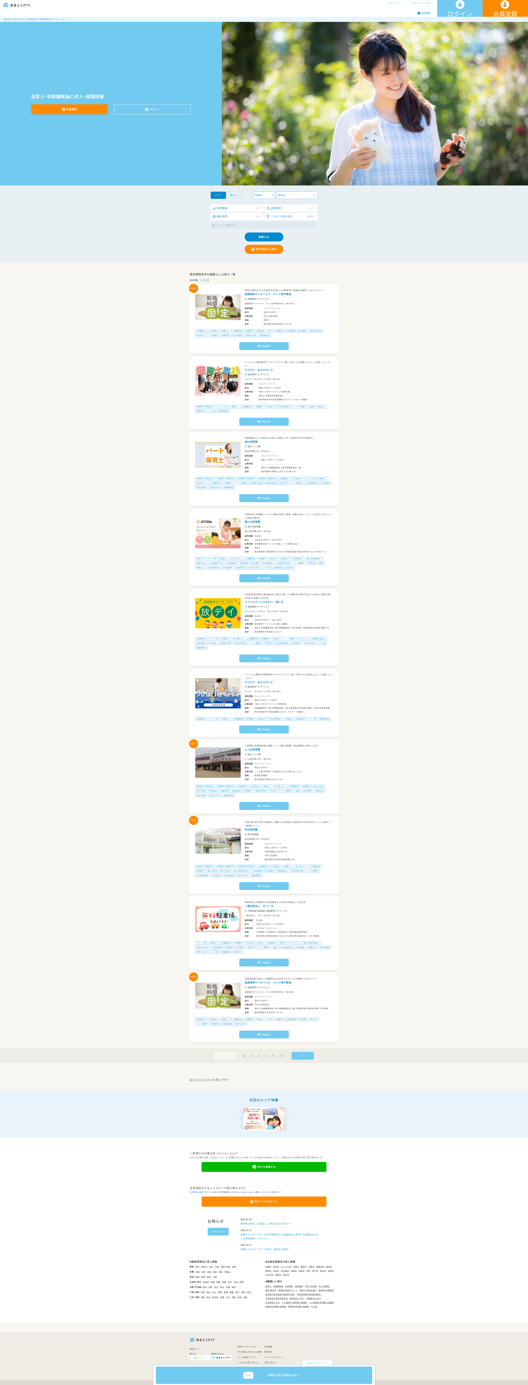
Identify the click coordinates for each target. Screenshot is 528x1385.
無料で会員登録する (266, 1201)
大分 (228, 1297)
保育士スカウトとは (397, 3)
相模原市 (320, 1267)
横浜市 (304, 1267)
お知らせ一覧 (218, 1231)
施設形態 (239, 216)
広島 (203, 1292)
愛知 (198, 1277)
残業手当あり (202, 563)
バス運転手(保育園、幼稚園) (294, 1302)
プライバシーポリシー (274, 1357)
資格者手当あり (218, 563)
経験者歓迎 (264, 335)
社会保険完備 (311, 483)
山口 (214, 1292)
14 (282, 1055)
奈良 (221, 1272)
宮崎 (234, 1297)
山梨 (228, 1287)
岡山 (209, 1292)
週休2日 (290, 568)
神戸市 (315, 1271)
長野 (211, 1287)
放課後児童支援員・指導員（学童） (280, 1294)
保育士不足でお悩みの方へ (283, 1375)
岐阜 (209, 1277)
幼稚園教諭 (278, 1286)
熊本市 (286, 1275)
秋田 (242, 1282)
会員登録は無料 (197, 1192)
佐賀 (239, 1297)
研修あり (321, 407)
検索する (264, 237)
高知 (249, 1292)
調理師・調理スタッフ (288, 1290)
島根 (220, 1292)
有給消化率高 (316, 331)
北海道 (206, 1282)
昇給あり (270, 407)
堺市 (308, 1271)
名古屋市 (285, 1271)
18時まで (283, 943)
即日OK (199, 335)
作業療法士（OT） (313, 1298)
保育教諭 (289, 1286)
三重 (215, 1277)
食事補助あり (268, 563)
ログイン (154, 109)
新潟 (205, 1287)
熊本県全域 (33, 19)
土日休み (249, 943)
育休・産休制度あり (314, 559)
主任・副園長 (324, 1286)
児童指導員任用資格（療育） (309, 1294)
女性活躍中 (237, 335)
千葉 (217, 1267)
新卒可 (199, 559)
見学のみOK (251, 335)
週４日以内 (201, 791)
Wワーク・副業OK (275, 331)
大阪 (198, 1272)
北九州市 (269, 1275)
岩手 (230, 1282)
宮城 (213, 1282)
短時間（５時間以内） (226, 479)
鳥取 (226, 1292)
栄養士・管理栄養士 (308, 1290)
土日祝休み (213, 331)
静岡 (203, 1277)
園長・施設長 (271, 1290)
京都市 (294, 1271)
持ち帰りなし (202, 483)
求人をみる (264, 346)
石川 (216, 1287)
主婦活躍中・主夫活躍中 (297, 331)
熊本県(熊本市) (45, 19)
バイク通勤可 (212, 335)
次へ (302, 1056)
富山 (222, 1287)
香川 (237, 1292)
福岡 (203, 1297)
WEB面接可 (297, 559)
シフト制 (211, 411)
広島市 (331, 1271)
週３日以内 (318, 786)
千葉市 (296, 1267)
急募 (312, 407)
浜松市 (276, 1271)
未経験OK (200, 331)
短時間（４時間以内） (205, 479)
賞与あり (274, 559)
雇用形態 (293, 208)
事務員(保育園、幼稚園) (298, 1306)
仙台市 (276, 1267)
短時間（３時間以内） (268, 479)
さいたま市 (286, 1267)
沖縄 (245, 1297)
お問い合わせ (270, 1362)
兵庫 (203, 1272)
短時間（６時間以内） (205, 407)
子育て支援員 (311, 1286)
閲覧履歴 (426, 13)
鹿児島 (215, 1297)
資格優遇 (232, 563)
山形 (236, 1282)
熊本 (209, 1297)
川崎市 (311, 1267)
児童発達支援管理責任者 (276, 1298)
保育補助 (299, 1286)
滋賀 (215, 1272)
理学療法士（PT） (296, 1298)
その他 (314, 1306)
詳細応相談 (201, 487)
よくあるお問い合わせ (248, 1362)
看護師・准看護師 (326, 1290)
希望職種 (239, 208)
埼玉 (211, 1267)
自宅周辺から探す (266, 249)
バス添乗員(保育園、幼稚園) (321, 1302)
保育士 (268, 1286)
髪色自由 (261, 331)
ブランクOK (222, 407)
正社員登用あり (284, 407)
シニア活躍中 (241, 483)
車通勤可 (249, 331)
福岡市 (278, 1275)
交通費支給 (237, 331)
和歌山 (227, 1272)
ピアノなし (304, 639)
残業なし (225, 331)
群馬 (234, 1267)
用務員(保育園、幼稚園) (276, 1306)
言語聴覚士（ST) (272, 1302)
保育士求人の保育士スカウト (15, 19)
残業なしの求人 (60, 19)
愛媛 (232, 1292)
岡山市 (323, 1271)
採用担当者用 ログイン (317, 1363)
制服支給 (200, 411)
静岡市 (268, 1271)
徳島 (243, 1292)
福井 (234, 1287)
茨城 (223, 1267)
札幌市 (268, 1267)
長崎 (222, 1297)
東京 (198, 1267)
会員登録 (71, 109)
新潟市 (329, 1267)
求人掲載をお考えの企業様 (420, 3)
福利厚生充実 (256, 483)
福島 (218, 1282)
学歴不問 (225, 335)
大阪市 (302, 1271)
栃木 (228, 1267)
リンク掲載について (247, 1357)
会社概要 (268, 1347)
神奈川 (204, 1267)
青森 (224, 1282)
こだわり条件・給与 (293, 216)
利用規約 (268, 1352)
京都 (209, 1272)
